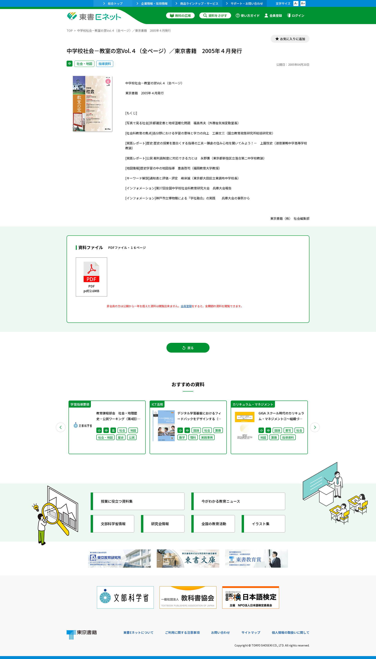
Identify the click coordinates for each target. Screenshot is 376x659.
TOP (70, 30)
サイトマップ (250, 632)
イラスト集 (260, 523)
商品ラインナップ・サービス (199, 3)
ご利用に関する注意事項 (182, 632)
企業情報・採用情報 (154, 3)
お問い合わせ (220, 632)
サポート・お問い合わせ (247, 3)
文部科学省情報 (113, 523)
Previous (61, 427)
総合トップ (115, 3)
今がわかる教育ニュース (221, 501)
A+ (303, 3)
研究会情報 (160, 523)
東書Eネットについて (138, 632)
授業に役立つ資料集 (117, 501)
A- (295, 3)
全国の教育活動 (214, 523)
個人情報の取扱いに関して (290, 632)
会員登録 (275, 15)
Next (315, 427)
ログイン (298, 15)
